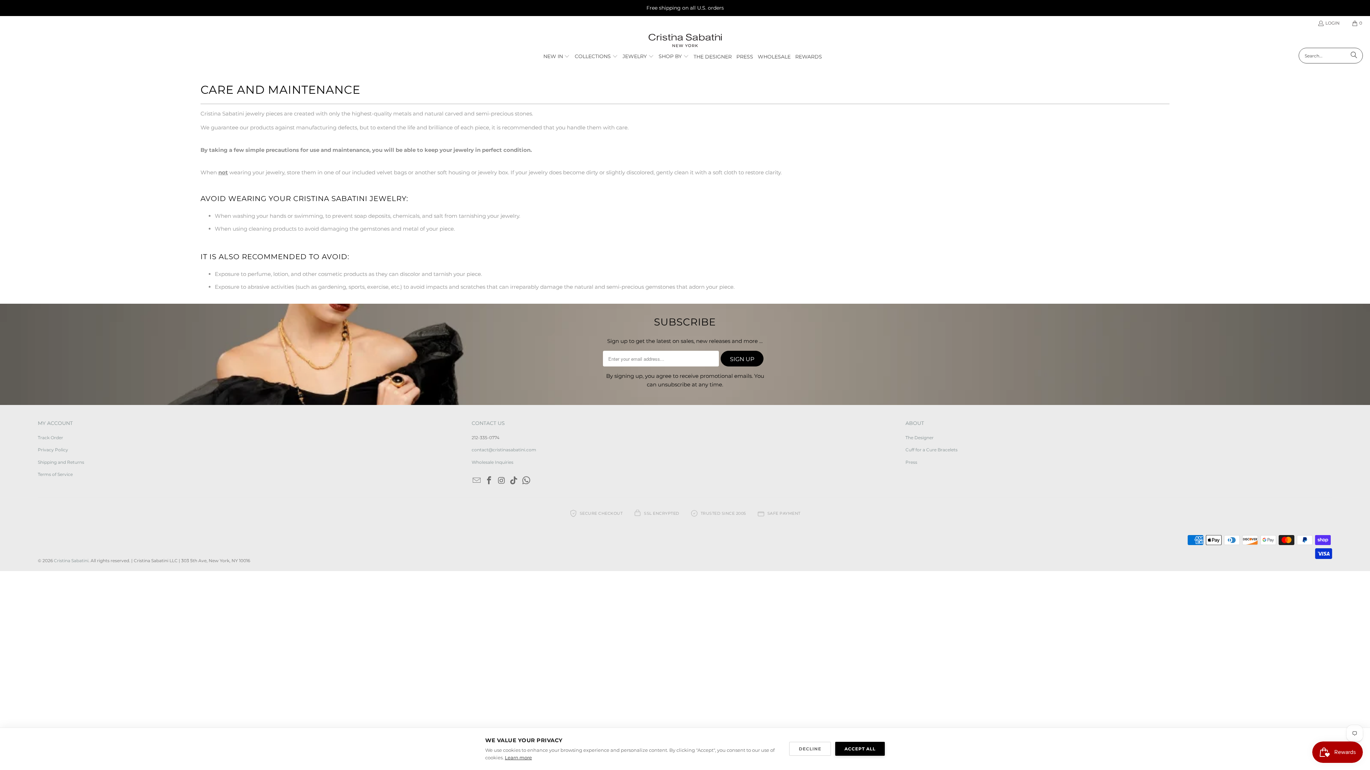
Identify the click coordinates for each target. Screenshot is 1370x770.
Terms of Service (55, 474)
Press (911, 462)
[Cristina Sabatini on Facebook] (489, 481)
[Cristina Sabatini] (685, 41)
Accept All (860, 748)
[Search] (1354, 55)
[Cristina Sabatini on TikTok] (514, 481)
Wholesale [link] (774, 56)
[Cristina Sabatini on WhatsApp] (526, 481)
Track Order (50, 437)
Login (1332, 23)
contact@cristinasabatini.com (504, 449)
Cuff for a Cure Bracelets (931, 449)
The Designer (919, 437)
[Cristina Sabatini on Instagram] (501, 481)
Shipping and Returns (61, 462)
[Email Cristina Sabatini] (477, 481)
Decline (810, 748)
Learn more (518, 757)
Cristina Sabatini (71, 560)
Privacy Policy (53, 449)
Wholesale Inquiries (492, 462)
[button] (556, 57)
